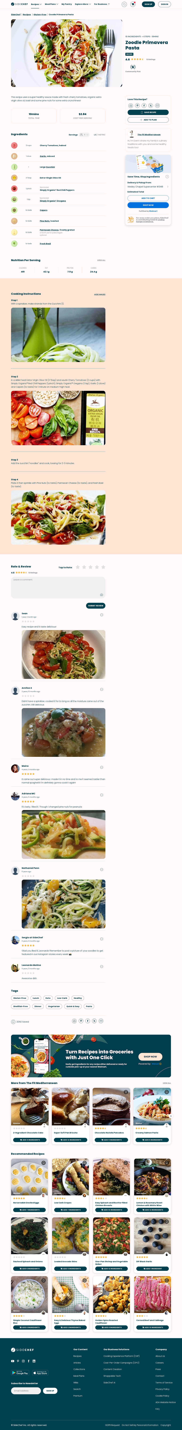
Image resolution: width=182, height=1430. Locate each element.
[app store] (40, 1372)
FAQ (157, 1409)
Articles (77, 1362)
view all (167, 1083)
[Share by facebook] (145, 105)
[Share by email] (158, 105)
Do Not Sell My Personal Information (140, 1425)
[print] (131, 105)
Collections (79, 1369)
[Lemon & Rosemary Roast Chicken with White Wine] (152, 1186)
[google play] (20, 1372)
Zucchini (50, 167)
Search (77, 1389)
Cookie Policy (162, 1395)
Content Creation (113, 1369)
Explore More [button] (81, 4)
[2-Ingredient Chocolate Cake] (30, 1116)
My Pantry (67, 4)
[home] (19, 4)
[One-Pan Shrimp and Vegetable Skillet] (111, 1245)
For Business (100, 4)
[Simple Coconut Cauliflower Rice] (29, 1304)
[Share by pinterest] (138, 105)
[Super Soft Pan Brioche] (70, 1116)
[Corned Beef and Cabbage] (152, 1304)
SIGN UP (148, 4)
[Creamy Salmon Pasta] (152, 1116)
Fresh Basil (45, 243)
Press (158, 1369)
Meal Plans (78, 1375)
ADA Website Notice (165, 1402)
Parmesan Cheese (49, 230)
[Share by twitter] (151, 105)
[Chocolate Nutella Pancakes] (111, 1116)
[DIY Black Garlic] (152, 1245)
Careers (159, 1362)
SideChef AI (109, 1382)
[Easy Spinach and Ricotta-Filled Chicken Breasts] (111, 1186)
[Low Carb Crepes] (70, 1186)
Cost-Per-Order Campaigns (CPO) (121, 1362)
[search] (124, 4)
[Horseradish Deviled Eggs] (29, 1186)
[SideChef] (22, 1351)
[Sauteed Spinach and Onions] (29, 1245)
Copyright (166, 1425)
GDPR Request (112, 1425)
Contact (159, 1375)
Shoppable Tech (112, 1375)
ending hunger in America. (150, 221)
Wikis (75, 1382)
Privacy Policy (162, 1389)
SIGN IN (164, 4)
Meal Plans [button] (50, 4)
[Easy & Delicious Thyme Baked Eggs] (70, 1304)
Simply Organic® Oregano (53, 201)
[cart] (133, 4)
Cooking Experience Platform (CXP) (121, 1356)
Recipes (77, 1356)
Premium (77, 1395)
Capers (43, 210)
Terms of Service (164, 1382)
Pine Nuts (44, 221)
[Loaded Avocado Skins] (70, 1245)
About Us (160, 1356)
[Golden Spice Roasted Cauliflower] (111, 1304)
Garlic (43, 156)
